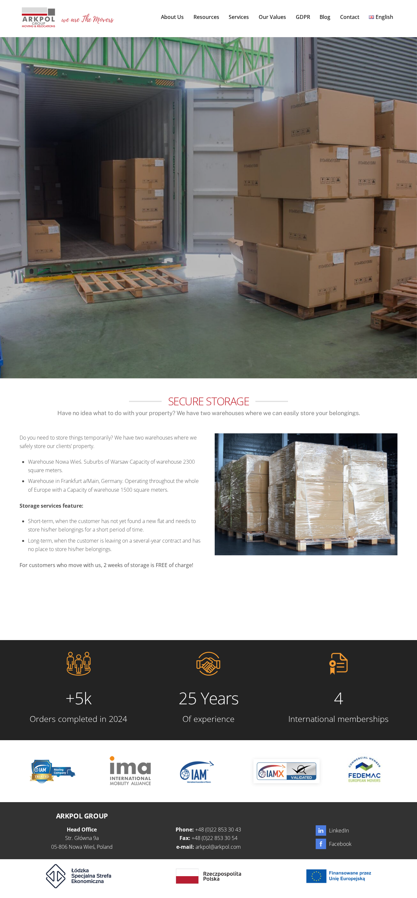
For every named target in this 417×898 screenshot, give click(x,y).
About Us (172, 17)
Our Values (272, 17)
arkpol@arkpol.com (218, 846)
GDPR (303, 17)
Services (239, 17)
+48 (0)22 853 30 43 (218, 829)
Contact (349, 17)
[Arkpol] (38, 24)
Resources (206, 17)
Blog (325, 17)
